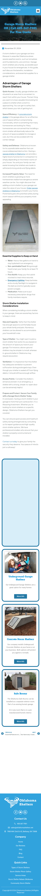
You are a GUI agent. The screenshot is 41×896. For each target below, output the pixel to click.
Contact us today (10, 441)
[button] (38, 11)
